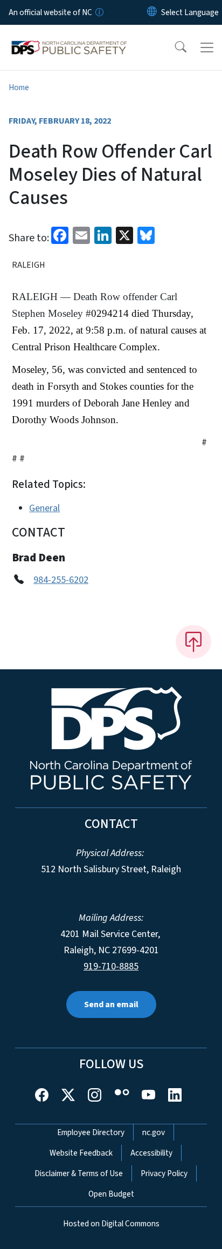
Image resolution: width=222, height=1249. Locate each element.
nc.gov (153, 1132)
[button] (173, 47)
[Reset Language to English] (152, 12)
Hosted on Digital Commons (111, 1224)
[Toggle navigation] (207, 47)
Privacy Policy (164, 1173)
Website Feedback (81, 1153)
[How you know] (98, 12)
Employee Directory (90, 1132)
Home (19, 87)
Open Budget (111, 1194)
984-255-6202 (60, 580)
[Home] (69, 37)
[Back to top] (193, 642)
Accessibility (151, 1153)
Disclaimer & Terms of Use (78, 1173)
